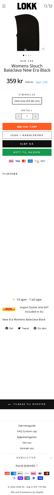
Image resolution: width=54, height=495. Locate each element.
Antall (27, 110)
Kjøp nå (27, 143)
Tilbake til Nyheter (29, 404)
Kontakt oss (27, 448)
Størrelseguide (27, 425)
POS (13, 492)
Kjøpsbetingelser (27, 437)
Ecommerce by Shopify (31, 492)
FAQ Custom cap (27, 431)
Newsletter (26, 457)
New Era (27, 60)
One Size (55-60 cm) (27, 101)
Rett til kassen (27, 152)
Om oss (27, 442)
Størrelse (27, 94)
